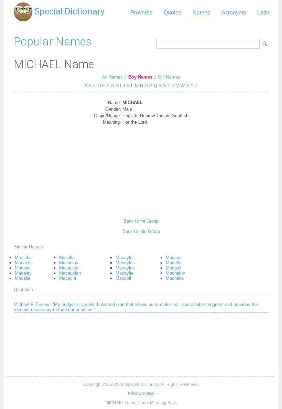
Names (201, 13)
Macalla (67, 257)
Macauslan (70, 273)
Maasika (23, 257)
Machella (175, 278)
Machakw (175, 273)
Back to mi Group (141, 221)
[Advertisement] (141, 169)
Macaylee (125, 267)
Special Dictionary (69, 11)
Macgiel (173, 267)
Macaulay (68, 262)
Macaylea (125, 262)
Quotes (172, 13)
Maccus (174, 257)
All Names (112, 77)
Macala (22, 267)
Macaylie (124, 273)
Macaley (23, 273)
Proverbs (141, 13)
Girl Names (169, 77)
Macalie (22, 278)
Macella (173, 262)
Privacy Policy (141, 393)
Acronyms (233, 13)
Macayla (67, 278)
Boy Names (140, 77)
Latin (263, 13)
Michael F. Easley (32, 304)
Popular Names (52, 41)
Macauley (68, 267)
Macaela (23, 262)
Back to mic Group (141, 231)
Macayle (124, 257)
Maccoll (123, 278)
